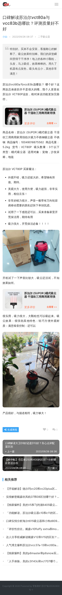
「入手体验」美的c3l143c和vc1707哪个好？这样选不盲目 (32, 561)
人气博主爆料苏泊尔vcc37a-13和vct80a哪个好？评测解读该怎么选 (32, 545)
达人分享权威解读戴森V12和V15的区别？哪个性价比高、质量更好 (32, 537)
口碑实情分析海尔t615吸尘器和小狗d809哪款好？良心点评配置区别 (32, 521)
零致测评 (37, 586)
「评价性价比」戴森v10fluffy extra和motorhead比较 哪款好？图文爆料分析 (32, 529)
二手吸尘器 (44, 36)
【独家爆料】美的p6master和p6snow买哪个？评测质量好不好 (32, 553)
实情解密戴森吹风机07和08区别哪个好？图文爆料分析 (32, 496)
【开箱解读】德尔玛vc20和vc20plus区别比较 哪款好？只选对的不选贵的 (32, 488)
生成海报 (12, 429)
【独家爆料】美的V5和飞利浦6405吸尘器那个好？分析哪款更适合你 (32, 504)
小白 (5, 36)
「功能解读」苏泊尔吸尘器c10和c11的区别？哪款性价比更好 (32, 513)
